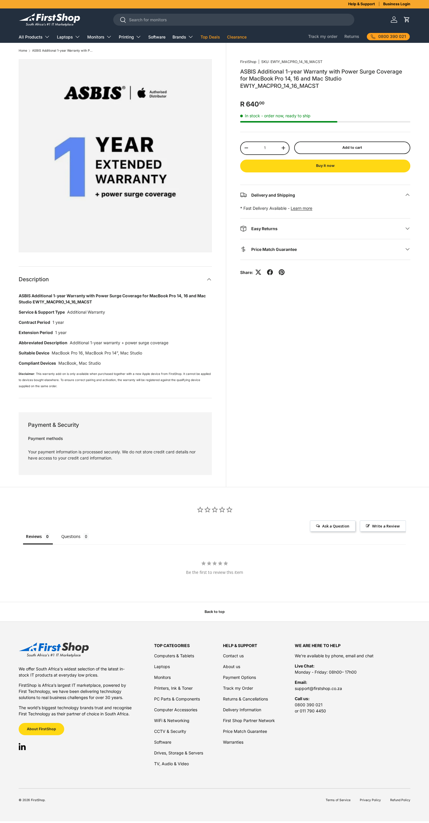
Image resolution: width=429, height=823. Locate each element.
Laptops (65, 36)
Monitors (95, 36)
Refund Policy (400, 800)
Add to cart (352, 147)
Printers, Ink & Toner (173, 688)
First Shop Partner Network (249, 720)
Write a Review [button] (386, 526)
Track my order (322, 36)
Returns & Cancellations (245, 698)
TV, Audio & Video (171, 763)
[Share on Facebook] (270, 272)
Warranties (233, 742)
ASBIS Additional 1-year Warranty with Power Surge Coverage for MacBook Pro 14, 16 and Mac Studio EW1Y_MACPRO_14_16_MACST (62, 51)
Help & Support (361, 4)
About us (231, 666)
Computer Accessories (175, 709)
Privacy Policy (370, 800)
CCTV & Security (170, 731)
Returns (351, 36)
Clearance (237, 36)
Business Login (396, 4)
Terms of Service (338, 800)
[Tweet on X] (258, 272)
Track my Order (238, 688)
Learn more (301, 207)
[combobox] (233, 20)
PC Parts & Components (177, 698)
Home (23, 51)
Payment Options (239, 677)
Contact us (233, 655)
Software (156, 36)
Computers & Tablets (174, 655)
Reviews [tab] (34, 536)
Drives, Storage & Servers (178, 752)
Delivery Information (242, 709)
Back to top (215, 611)
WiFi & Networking (171, 720)
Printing (126, 36)
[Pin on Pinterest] (281, 272)
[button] (407, 20)
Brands (179, 36)
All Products (31, 36)
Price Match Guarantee (245, 731)
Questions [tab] (71, 536)
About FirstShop (41, 729)
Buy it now (325, 165)
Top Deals (210, 36)
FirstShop (248, 62)
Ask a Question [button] (335, 526)
